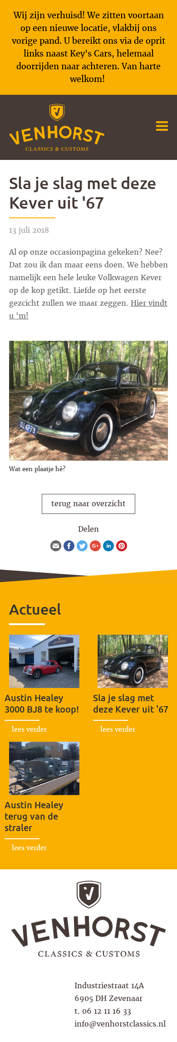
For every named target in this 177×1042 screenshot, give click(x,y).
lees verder (29, 729)
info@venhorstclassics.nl (120, 1024)
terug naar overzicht (88, 503)
